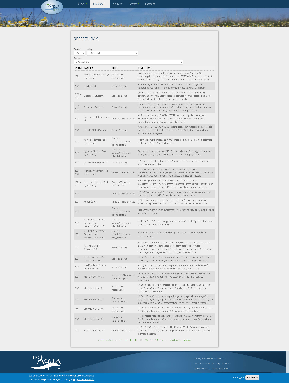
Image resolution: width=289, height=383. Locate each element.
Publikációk (118, 3)
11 (121, 340)
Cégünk (82, 3)
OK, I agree (238, 377)
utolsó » (187, 340)
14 (136, 340)
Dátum (77, 49)
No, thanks (252, 377)
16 (146, 340)
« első (101, 340)
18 (156, 340)
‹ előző (109, 340)
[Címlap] (52, 14)
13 (131, 340)
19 (161, 340)
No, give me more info (83, 379)
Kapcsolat (150, 3)
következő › (175, 340)
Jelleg (89, 49)
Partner (77, 58)
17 (151, 340)
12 (126, 340)
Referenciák (99, 3)
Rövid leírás (144, 68)
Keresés (133, 3)
